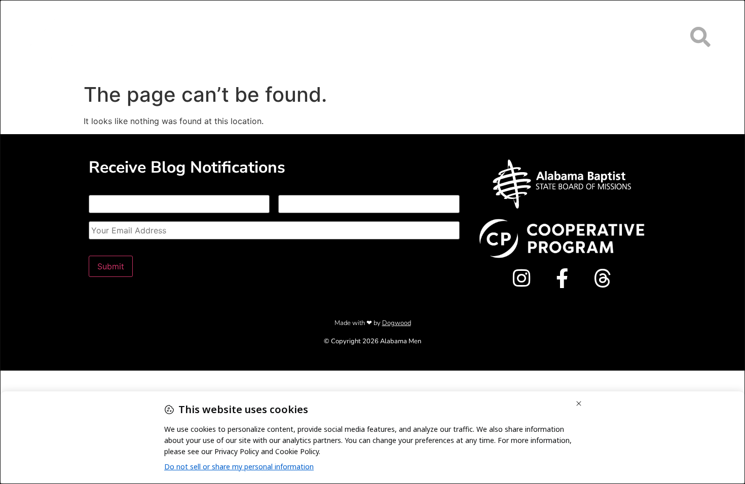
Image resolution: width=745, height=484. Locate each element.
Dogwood (396, 323)
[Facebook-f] (562, 278)
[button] (700, 37)
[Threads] (602, 278)
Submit (110, 266)
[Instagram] (521, 278)
